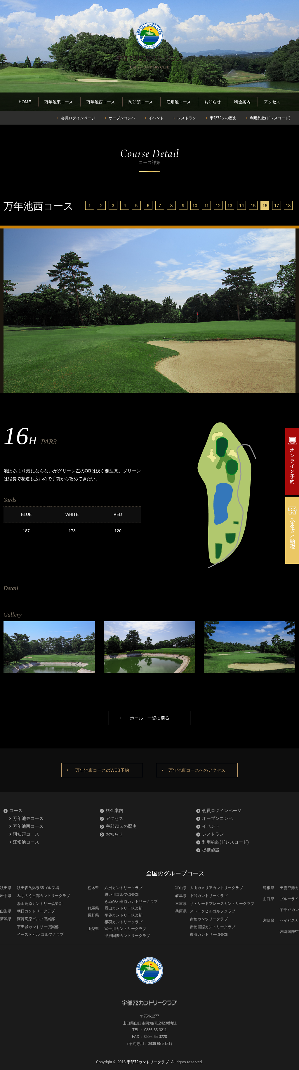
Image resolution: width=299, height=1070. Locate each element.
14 (241, 205)
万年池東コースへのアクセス (196, 770)
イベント (156, 118)
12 (218, 205)
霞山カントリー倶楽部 (123, 908)
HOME (25, 102)
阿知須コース (140, 102)
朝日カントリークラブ (36, 911)
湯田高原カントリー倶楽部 (39, 903)
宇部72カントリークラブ (148, 1062)
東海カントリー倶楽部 (209, 934)
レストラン (186, 118)
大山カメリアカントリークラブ (216, 888)
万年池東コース (58, 102)
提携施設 (211, 849)
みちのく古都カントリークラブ (43, 895)
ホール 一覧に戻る (149, 717)
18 (288, 205)
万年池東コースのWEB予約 (102, 770)
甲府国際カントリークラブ (127, 935)
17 (276, 205)
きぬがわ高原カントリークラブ (131, 901)
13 (229, 205)
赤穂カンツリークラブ (209, 919)
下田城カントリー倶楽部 (38, 927)
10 (194, 205)
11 (206, 205)
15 (253, 205)
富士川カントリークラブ (125, 928)
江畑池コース (178, 102)
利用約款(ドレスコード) (270, 118)
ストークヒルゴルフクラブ (212, 911)
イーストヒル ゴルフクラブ (40, 934)
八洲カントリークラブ (123, 888)
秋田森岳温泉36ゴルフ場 (38, 888)
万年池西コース (100, 102)
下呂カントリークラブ (209, 895)
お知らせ (212, 102)
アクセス (272, 102)
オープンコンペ (122, 118)
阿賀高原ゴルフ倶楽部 (36, 919)
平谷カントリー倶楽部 (123, 915)
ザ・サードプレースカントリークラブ (222, 903)
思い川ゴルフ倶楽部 (122, 894)
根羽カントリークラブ (123, 922)
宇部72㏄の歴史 (223, 118)
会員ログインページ (78, 118)
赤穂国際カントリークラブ (212, 927)
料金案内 (242, 102)
